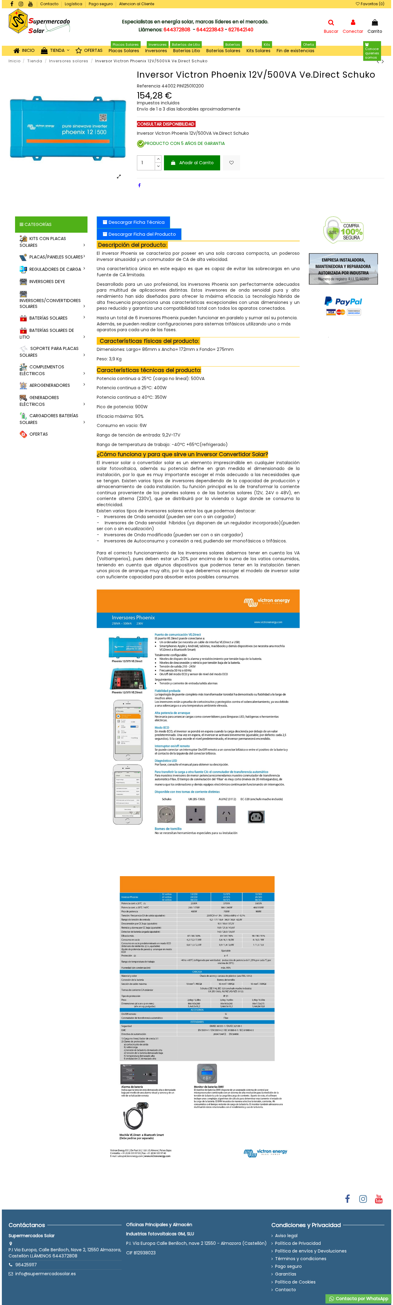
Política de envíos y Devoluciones (311, 1251)
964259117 (26, 1265)
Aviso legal (286, 1236)
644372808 (177, 29)
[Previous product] (379, 61)
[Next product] (383, 61)
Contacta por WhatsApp (361, 1298)
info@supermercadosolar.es (45, 1274)
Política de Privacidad (298, 1243)
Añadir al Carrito (196, 163)
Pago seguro (101, 3)
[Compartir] (139, 185)
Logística (74, 3)
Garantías (285, 1274)
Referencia (148, 86)
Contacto (49, 3)
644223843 (210, 29)
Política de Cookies (295, 1282)
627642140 (240, 29)
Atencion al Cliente (136, 3)
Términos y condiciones (300, 1259)
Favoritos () (372, 3)
